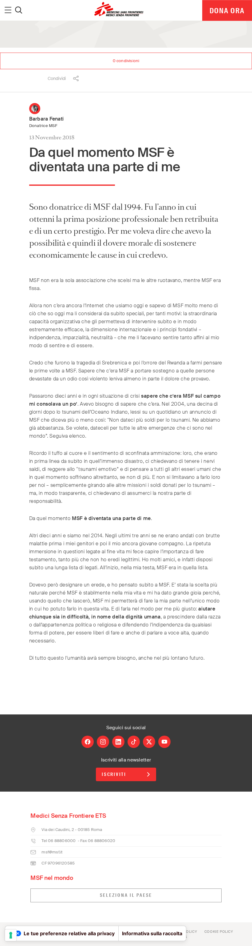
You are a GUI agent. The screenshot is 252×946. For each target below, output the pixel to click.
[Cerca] (18, 10)
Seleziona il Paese (126, 895)
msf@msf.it (51, 852)
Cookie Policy (218, 931)
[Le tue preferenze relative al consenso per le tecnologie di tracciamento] (11, 935)
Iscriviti (114, 774)
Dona (227, 10)
